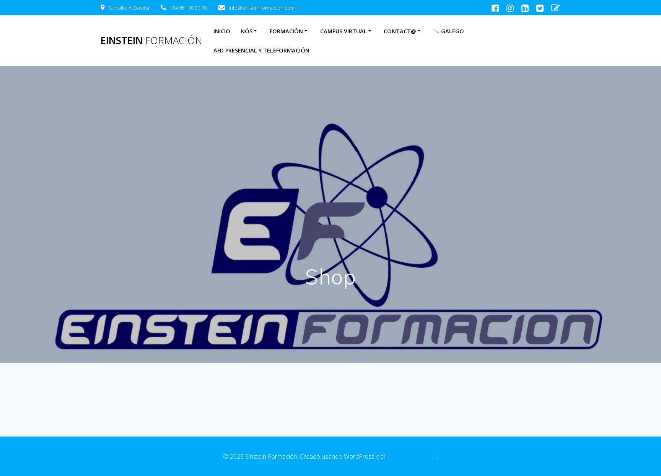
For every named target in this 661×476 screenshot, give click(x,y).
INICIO (221, 31)
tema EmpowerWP (411, 456)
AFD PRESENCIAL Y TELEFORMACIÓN (261, 50)
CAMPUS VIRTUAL (343, 31)
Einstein (151, 41)
